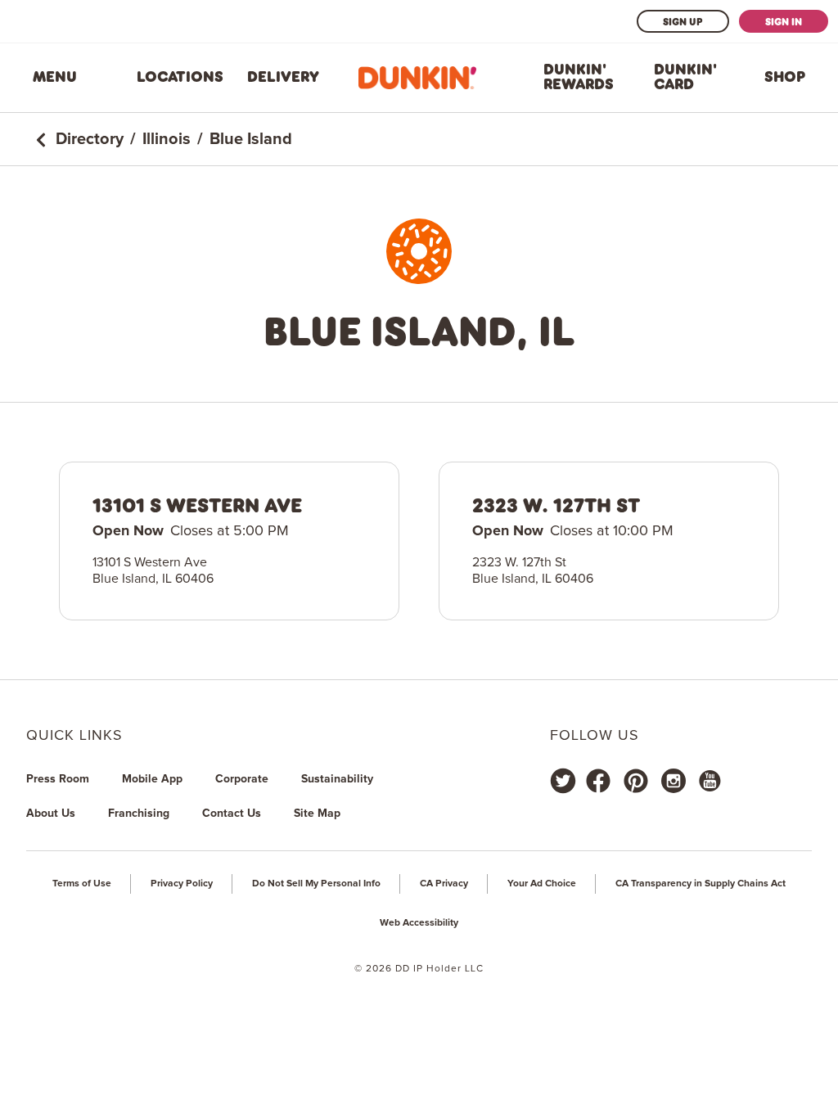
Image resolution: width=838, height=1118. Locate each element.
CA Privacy (444, 884)
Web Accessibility (419, 923)
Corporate (241, 779)
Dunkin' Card (685, 76)
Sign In (783, 21)
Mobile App (152, 779)
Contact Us (231, 813)
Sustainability (337, 779)
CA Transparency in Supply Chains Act (700, 884)
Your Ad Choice (541, 884)
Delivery (283, 77)
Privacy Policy (182, 884)
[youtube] (708, 780)
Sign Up (683, 21)
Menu (55, 77)
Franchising (138, 813)
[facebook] (598, 781)
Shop (784, 77)
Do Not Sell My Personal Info (316, 884)
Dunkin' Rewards (578, 76)
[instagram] (673, 781)
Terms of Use (81, 884)
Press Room (57, 779)
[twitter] (563, 780)
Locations (180, 77)
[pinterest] (636, 781)
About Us (50, 813)
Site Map (317, 813)
